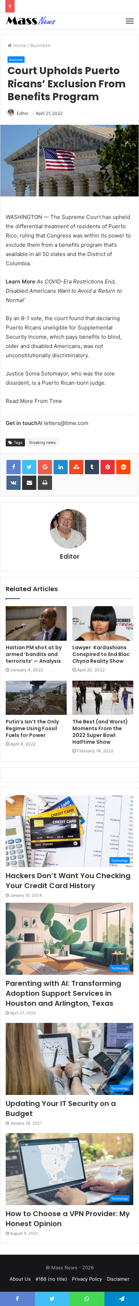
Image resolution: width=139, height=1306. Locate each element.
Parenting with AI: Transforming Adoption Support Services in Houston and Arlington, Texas (63, 993)
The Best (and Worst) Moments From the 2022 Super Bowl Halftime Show (100, 732)
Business (40, 45)
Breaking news (42, 442)
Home (19, 45)
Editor (22, 113)
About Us (20, 1279)
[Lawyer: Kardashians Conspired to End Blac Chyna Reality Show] (102, 623)
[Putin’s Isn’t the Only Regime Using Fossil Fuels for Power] (36, 698)
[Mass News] (30, 20)
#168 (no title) (51, 1279)
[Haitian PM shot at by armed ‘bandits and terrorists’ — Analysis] (36, 623)
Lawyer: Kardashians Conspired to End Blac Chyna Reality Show (101, 654)
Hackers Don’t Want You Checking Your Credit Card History (68, 881)
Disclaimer (118, 1279)
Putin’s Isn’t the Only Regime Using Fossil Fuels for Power (32, 728)
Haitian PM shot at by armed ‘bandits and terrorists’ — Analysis (34, 654)
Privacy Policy (87, 1279)
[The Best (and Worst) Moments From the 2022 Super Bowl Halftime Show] (102, 698)
